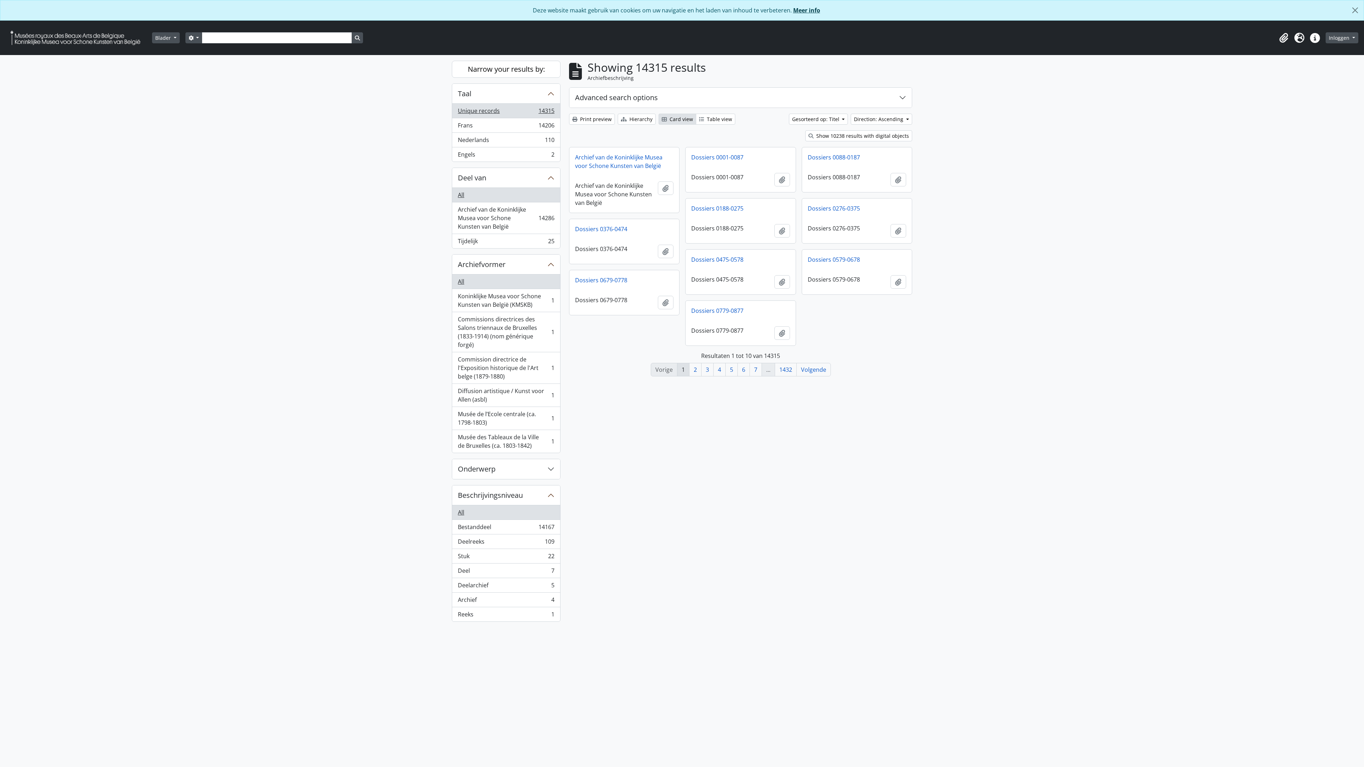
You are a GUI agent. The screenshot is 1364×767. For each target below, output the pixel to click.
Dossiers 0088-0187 (834, 157)
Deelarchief (506, 587)
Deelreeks (506, 543)
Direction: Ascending (879, 119)
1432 (785, 370)
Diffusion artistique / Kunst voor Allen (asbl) (506, 395)
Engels (506, 156)
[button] (1284, 38)
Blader (163, 37)
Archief (506, 601)
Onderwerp (477, 469)
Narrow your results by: (506, 69)
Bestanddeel (506, 528)
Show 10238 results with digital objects (862, 135)
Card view (680, 119)
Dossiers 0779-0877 (717, 311)
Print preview (595, 119)
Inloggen (1340, 37)
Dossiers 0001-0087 (717, 157)
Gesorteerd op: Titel (816, 119)
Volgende (813, 370)
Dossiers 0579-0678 (834, 259)
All (461, 195)
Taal (464, 93)
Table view (718, 119)
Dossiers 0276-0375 (834, 208)
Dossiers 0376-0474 (601, 229)
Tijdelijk (506, 242)
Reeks (506, 615)
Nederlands (506, 141)
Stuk (506, 558)
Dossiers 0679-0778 (601, 280)
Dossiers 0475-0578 (717, 259)
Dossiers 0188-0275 (717, 208)
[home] (78, 37)
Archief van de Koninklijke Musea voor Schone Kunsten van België (506, 218)
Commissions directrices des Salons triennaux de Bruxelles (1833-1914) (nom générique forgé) (506, 332)
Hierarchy (640, 119)
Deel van (472, 178)
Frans (506, 127)
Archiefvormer (481, 264)
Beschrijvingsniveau (490, 495)
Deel (506, 572)
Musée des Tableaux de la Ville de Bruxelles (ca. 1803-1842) (506, 441)
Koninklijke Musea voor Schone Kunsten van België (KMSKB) (506, 300)
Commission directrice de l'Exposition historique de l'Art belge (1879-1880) (506, 367)
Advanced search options (616, 97)
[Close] (1355, 10)
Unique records (506, 112)
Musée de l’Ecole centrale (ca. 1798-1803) (506, 418)
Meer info (806, 10)
